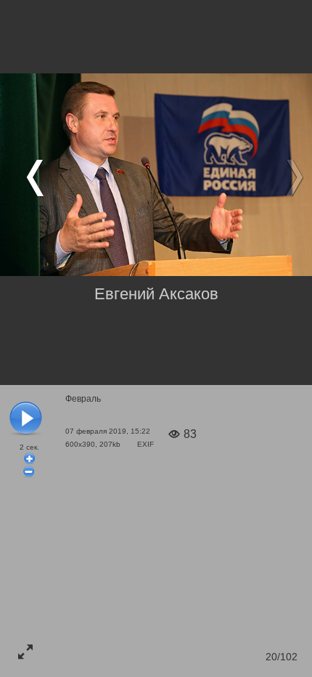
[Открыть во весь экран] (25, 651)
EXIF (145, 444)
